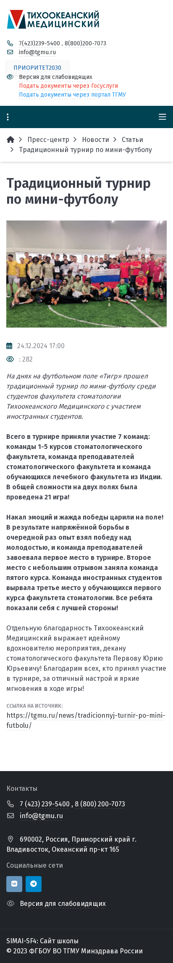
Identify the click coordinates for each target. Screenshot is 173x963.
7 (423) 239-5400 (45, 804)
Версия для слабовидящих (55, 77)
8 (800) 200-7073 (100, 804)
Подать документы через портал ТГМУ (72, 94)
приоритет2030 (37, 67)
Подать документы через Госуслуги (68, 85)
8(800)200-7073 (85, 43)
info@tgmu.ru (37, 52)
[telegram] (34, 884)
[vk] (14, 884)
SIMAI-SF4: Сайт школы (42, 941)
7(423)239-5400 (39, 43)
